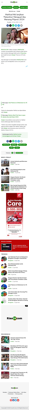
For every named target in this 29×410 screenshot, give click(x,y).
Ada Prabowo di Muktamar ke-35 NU (17, 285)
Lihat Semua (19, 153)
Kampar (4, 7)
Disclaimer (11, 394)
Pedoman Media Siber (14, 392)
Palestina (23, 53)
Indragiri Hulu (12, 7)
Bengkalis (21, 7)
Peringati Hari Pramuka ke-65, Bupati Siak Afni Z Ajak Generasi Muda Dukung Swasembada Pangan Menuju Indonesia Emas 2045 (19, 374)
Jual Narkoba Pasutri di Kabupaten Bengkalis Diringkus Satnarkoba (18, 257)
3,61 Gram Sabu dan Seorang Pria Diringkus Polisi (17, 292)
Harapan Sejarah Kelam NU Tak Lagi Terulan (18, 338)
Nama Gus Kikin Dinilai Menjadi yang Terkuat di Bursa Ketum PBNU (19, 365)
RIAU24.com (12, 11)
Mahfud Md (21, 49)
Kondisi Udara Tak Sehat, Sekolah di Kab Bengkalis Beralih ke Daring (18, 299)
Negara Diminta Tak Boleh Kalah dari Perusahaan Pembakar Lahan (17, 178)
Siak (9, 274)
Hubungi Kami (18, 394)
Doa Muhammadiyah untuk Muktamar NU (17, 170)
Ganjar (13, 55)
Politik (18, 11)
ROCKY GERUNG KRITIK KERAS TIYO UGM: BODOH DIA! (20, 247)
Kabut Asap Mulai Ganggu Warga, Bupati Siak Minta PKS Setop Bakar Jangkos (17, 271)
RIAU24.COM (4, 49)
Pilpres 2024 (22, 144)
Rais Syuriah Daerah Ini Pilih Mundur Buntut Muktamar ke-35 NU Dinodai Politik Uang (18, 187)
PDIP (11, 147)
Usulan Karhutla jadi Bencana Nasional (18, 162)
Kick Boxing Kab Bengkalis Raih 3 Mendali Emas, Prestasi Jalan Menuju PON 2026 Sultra (19, 356)
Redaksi (5, 392)
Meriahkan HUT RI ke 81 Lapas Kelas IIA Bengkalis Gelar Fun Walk (19, 347)
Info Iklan (23, 392)
